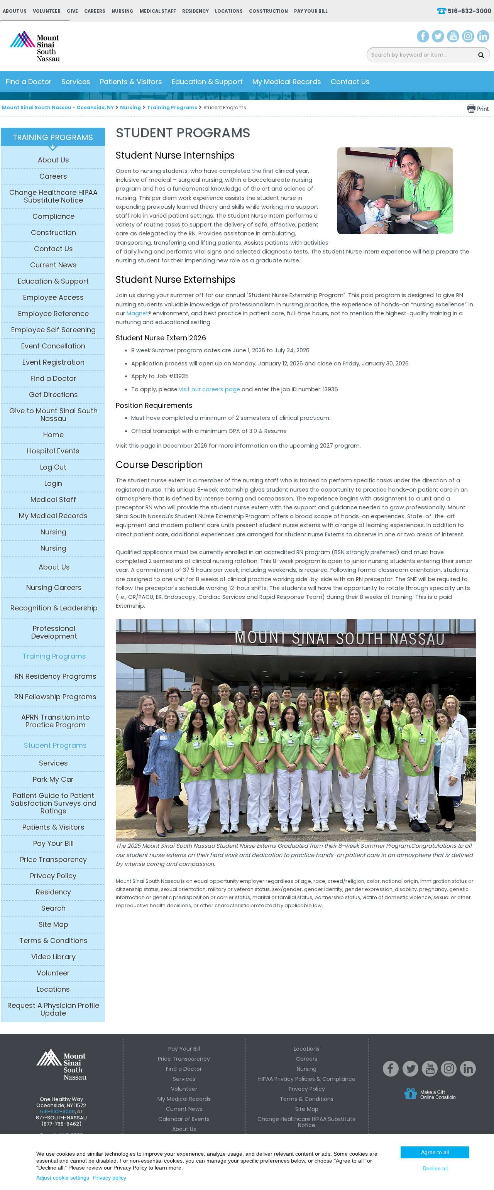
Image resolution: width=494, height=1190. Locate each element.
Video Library (53, 957)
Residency (195, 11)
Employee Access (53, 297)
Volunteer (47, 11)
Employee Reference (53, 313)
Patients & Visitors (131, 81)
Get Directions (53, 394)
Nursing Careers (54, 587)
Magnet (137, 313)
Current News (53, 265)
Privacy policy (109, 1178)
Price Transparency (53, 859)
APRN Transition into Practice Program (55, 721)
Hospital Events (53, 451)
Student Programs (55, 745)
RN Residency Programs (55, 676)
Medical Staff (158, 11)
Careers (94, 11)
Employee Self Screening (53, 330)
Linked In (468, 1074)
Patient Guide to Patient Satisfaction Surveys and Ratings (53, 803)
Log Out (53, 467)
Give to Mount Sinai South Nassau (53, 414)
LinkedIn (483, 37)
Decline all (435, 1168)
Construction (268, 11)
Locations (229, 11)
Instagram (468, 37)
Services (75, 81)
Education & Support (207, 81)
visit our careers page (209, 389)
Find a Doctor (29, 81)
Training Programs (172, 107)
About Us (15, 11)
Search (53, 908)
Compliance (53, 216)
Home (53, 434)
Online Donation (444, 1099)
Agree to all (435, 1152)
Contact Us (350, 81)
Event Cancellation (53, 346)
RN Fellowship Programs (55, 696)
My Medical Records (286, 81)
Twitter (438, 37)
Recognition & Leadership (54, 608)
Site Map (53, 924)
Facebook (423, 37)
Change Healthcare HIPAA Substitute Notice (53, 196)
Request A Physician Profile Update (53, 1009)
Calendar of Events (184, 1119)
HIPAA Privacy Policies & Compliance (306, 1079)
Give (72, 11)
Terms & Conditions (53, 940)
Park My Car (53, 779)
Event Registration (53, 362)
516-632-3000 (469, 11)
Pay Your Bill (311, 11)
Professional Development (54, 632)
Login (53, 483)
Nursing (123, 11)
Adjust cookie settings (62, 1178)
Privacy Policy (53, 876)
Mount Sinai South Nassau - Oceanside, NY (58, 107)
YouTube (454, 37)
